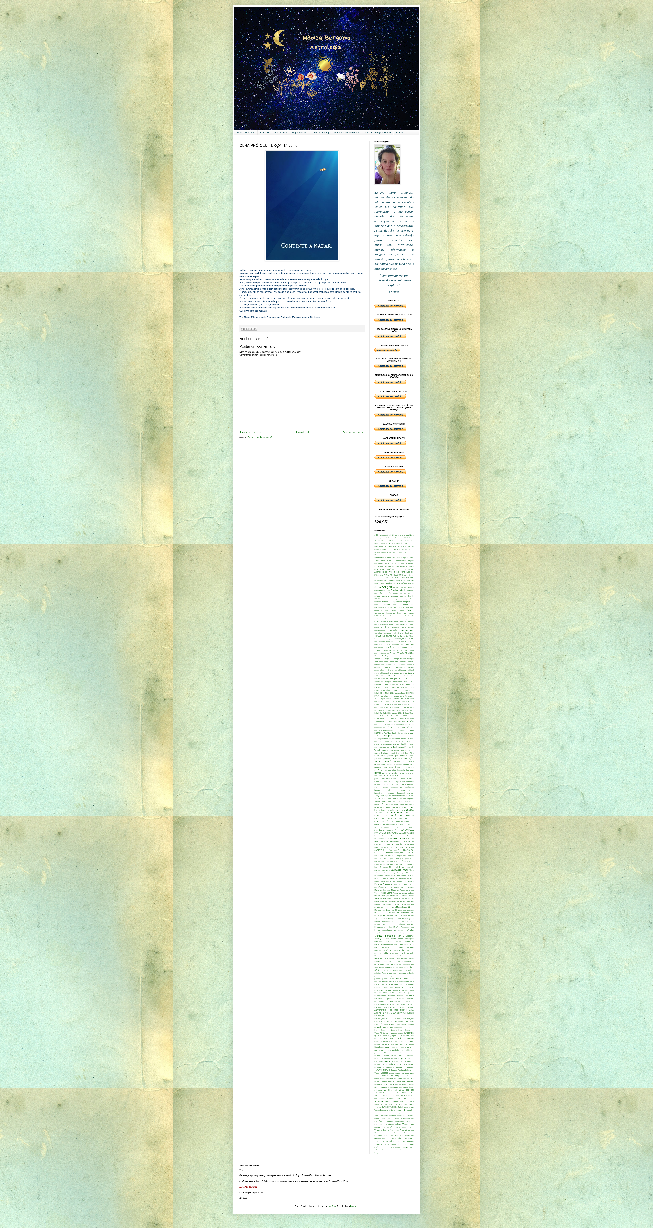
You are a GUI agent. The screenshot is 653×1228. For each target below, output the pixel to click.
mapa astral (385, 870)
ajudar (383, 552)
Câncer (410, 610)
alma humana (390, 555)
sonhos (384, 1104)
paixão (411, 970)
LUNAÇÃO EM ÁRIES (383, 856)
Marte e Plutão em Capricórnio (394, 879)
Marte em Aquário (388, 881)
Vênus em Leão (389, 1138)
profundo (410, 1001)
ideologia (404, 779)
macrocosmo (379, 861)
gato (396, 756)
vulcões (384, 1150)
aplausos (410, 580)
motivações (409, 939)
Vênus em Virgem (399, 1144)
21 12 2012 (388, 541)
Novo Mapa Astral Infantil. (395, 959)
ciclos (376, 624)
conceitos (378, 633)
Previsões (400, 999)
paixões (377, 973)
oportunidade (396, 964)
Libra (411, 807)
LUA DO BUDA (407, 830)
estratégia (405, 739)
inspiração (409, 787)
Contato (264, 132)
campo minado (397, 610)
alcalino (390, 552)
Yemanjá (390, 1150)
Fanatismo (378, 747)
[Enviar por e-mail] (242, 329)
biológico (406, 599)
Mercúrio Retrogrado (389, 919)
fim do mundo (407, 750)
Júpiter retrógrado (406, 801)
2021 (381, 541)
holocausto (392, 773)
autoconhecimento (382, 596)
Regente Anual (407, 1044)
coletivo (386, 627)
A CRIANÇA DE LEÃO (394, 543)
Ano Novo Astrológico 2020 (387, 569)
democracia (390, 664)
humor (382, 779)
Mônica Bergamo (246, 132)
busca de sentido (382, 604)
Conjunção (409, 633)
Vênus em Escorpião (393, 1136)
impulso (377, 784)
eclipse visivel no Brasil (383, 722)
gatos (402, 756)
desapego (388, 667)
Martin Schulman (400, 893)
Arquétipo (403, 583)
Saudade (384, 1073)
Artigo (377, 587)
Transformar (409, 1113)
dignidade (410, 679)
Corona (404, 647)
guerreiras (392, 770)
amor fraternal (387, 561)
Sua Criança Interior (398, 1104)
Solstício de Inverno (404, 1099)
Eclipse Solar (384, 710)
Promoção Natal (407, 1024)
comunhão (393, 630)
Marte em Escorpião (401, 884)
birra (412, 599)
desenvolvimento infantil (383, 673)
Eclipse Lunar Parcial (405, 701)
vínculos (398, 1147)
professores (379, 1001)
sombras (388, 1101)
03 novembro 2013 (383, 535)
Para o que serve (390, 973)
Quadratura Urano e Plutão (392, 1030)
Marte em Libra (391, 887)
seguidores (399, 1073)
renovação (409, 1047)
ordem (404, 964)
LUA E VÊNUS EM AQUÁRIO (386, 833)
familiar (411, 744)
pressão (390, 999)
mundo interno (398, 947)
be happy (384, 599)
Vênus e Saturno (381, 1130)
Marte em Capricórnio (383, 884)
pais (405, 970)
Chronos (410, 622)
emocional (378, 724)
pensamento (409, 979)
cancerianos (379, 613)
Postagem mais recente (251, 432)
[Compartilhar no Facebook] (252, 329)
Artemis (411, 583)
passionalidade (388, 979)
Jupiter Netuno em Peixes (385, 801)
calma (376, 610)
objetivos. (399, 962)
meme (376, 901)
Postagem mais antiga (353, 432)
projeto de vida (407, 1004)
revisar (411, 1053)
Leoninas (394, 807)
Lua (408, 810)
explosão (396, 744)
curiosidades (379, 664)
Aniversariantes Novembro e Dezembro (389, 566)
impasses (410, 782)
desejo (411, 667)
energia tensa (380, 730)
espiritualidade (394, 739)
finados (377, 753)
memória (383, 901)
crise (386, 662)
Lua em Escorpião (398, 836)
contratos (378, 644)
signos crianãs (386, 1087)
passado (410, 976)
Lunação (389, 853)
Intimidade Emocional (395, 793)
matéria (411, 893)
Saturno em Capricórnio (384, 1067)
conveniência (397, 644)
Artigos (387, 587)
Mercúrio (410, 901)
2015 (411, 538)
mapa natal (390, 876)
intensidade (379, 793)
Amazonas (396, 558)
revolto (393, 1056)
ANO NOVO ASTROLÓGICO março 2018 (397, 575)
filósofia (397, 750)
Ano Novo (410, 566)
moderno (410, 933)
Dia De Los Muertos (402, 676)
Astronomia (393, 593)
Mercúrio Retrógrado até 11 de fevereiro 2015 (394, 921)
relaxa (392, 1047)
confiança (387, 633)
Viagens (386, 1147)
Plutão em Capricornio (393, 987)
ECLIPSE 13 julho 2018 (403, 690)
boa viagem (393, 602)
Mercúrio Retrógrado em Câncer (389, 924)
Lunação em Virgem (384, 859)
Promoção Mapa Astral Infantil (387, 1024)
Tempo (377, 1110)
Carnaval (378, 616)
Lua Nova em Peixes (389, 847)
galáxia (390, 756)
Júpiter (377, 798)
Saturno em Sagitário (405, 1067)
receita (395, 1041)
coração (388, 647)
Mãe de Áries (400, 861)
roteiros (394, 1059)
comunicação (407, 630)
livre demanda (386, 810)
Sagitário (402, 1058)
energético (387, 727)
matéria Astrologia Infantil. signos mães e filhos (394, 896)
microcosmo (393, 933)
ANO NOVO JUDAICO (399, 578)
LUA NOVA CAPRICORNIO (390, 841)
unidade (392, 1116)
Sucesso (377, 1107)
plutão (377, 987)
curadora (402, 662)
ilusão (411, 779)
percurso (377, 981)
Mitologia (402, 933)
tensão (383, 1110)
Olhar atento (379, 964)
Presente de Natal (405, 996)
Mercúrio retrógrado (406, 919)
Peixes (399, 978)
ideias (388, 779)
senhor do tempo (391, 1076)
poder (390, 990)
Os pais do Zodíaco (405, 967)
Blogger (353, 1206)
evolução (388, 741)
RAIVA (392, 1039)
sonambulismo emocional (403, 1101)
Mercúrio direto (380, 904)
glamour (386, 759)
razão (399, 1038)
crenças (400, 650)
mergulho (378, 933)
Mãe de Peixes (389, 864)
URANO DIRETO (386, 1119)
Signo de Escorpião (393, 1084)
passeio (377, 979)
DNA (406, 682)
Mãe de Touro (402, 864)
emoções (386, 724)
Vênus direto (395, 1127)
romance (410, 1056)
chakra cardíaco (399, 622)
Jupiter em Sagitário (405, 799)
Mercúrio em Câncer (405, 907)
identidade (395, 779)
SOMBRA (378, 1101)
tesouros (397, 1110)
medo (395, 898)
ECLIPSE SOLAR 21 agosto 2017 (388, 713)
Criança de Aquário (388, 653)
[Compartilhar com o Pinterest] (255, 329)
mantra (377, 870)
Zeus (397, 1150)
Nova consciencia (407, 956)
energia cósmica (407, 727)
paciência (394, 970)
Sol (385, 1090)
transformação (396, 1113)
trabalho (410, 1110)
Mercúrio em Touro (394, 916)
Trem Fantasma (381, 1116)
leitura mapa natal (382, 807)
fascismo (386, 747)
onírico (387, 964)
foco (407, 753)
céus (391, 622)
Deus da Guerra (407, 673)
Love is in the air (398, 810)
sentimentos (391, 1078)
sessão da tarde (394, 1081)
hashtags (410, 770)
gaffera (332, 1206)
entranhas (410, 730)
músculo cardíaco (393, 950)
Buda (411, 602)
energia (396, 727)
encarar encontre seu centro (402, 724)
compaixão (395, 627)
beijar (396, 599)
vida (392, 1147)
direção (388, 682)
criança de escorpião (405, 656)
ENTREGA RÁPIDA (382, 733)
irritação (405, 796)
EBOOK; (377, 687)
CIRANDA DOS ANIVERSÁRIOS (393, 624)
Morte (393, 939)
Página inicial (299, 132)
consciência (401, 641)
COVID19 (393, 650)
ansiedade (391, 580)
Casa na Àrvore (389, 616)
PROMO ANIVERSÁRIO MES (389, 1007)
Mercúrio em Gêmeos (404, 910)
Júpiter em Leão (389, 799)
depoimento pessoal (405, 664)
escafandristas (407, 733)
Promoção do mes (404, 1021)
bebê (391, 599)
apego (403, 580)
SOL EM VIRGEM (394, 1096)
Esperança (397, 736)
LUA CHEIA (396, 813)
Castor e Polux (401, 616)
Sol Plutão (409, 1096)
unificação (401, 1116)
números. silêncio (388, 962)
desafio (377, 667)
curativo (410, 662)
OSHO (377, 970)
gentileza (378, 759)
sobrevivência (408, 1087)
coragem (396, 647)
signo (382, 1084)
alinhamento (398, 552)
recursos (385, 1044)
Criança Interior (399, 659)
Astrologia (386, 590)
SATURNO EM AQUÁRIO (404, 1064)
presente (391, 996)
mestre (385, 933)
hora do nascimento (406, 773)
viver (412, 1147)
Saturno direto (398, 1061)
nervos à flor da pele (404, 953)
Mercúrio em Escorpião (384, 910)
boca (400, 602)
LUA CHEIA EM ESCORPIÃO (395, 819)
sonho (376, 1104)
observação (409, 962)
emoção (410, 721)
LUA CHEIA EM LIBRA (400, 821)
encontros (378, 727)
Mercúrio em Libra (381, 913)
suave (411, 1104)
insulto (402, 790)
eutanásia (378, 741)
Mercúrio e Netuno (395, 904)
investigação (386, 796)
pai (400, 970)
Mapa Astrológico (399, 873)
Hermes (377, 773)
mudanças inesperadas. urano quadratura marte (394, 944)
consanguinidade (388, 641)
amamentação (380, 558)
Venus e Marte (407, 1127)
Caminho (384, 610)
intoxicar (410, 793)
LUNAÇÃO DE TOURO (404, 853)
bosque (406, 602)
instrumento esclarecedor (385, 790)
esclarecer (378, 736)
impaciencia (400, 782)
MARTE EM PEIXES (405, 887)
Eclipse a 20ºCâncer (383, 690)
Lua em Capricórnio (382, 836)
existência (387, 744)
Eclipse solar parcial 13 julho (402, 710)
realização (378, 1041)
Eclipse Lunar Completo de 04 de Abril (397, 699)
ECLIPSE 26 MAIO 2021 (384, 693)
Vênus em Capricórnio (392, 1133)
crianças (410, 659)
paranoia (377, 976)
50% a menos (379, 543)
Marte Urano (386, 893)
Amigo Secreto (407, 558)
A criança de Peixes (386, 546)
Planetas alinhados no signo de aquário (390, 984)
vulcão (377, 1150)
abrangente (391, 549)
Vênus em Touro (381, 1144)
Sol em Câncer (389, 1093)
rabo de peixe (381, 1039)
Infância (410, 784)
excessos (400, 741)
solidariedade (379, 1099)
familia (404, 744)
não (402, 950)
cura (396, 662)
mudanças (409, 941)
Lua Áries (387, 813)
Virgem (406, 1147)
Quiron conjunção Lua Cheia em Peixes (398, 1036)
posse (411, 993)
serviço (384, 1081)
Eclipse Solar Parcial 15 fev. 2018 (393, 716)
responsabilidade (392, 1050)
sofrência (378, 1090)
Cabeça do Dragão (399, 604)
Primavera (410, 999)
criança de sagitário (382, 659)
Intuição (377, 796)
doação (388, 684)
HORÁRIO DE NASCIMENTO (386, 776)
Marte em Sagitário (382, 890)
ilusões (391, 782)
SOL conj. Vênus (396, 1090)
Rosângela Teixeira (382, 1059)
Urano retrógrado (387, 1124)
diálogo (402, 679)
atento (411, 593)
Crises (391, 662)
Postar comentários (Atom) (259, 437)
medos (401, 898)
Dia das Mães (387, 676)
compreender (379, 630)
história (384, 773)
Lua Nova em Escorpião (392, 844)
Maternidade (380, 898)
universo (410, 1116)
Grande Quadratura (394, 764)
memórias (392, 901)
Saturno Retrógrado (399, 1070)
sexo (404, 1081)
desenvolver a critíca (382, 670)
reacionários (409, 1039)
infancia (403, 784)
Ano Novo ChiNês (381, 578)
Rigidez (401, 1056)
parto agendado (398, 976)
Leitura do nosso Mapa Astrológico (399, 804)
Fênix (395, 747)
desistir (396, 673)
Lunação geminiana (405, 859)
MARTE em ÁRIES (405, 881)
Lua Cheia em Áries (389, 816)
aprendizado (379, 583)
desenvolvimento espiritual (403, 670)
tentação (389, 1110)
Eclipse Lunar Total (382, 704)
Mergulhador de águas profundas (398, 930)
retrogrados (403, 1053)
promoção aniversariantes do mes (400, 1016)
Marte (403, 876)
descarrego (400, 667)
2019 (376, 541)
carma (411, 613)
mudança (398, 941)
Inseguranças (396, 787)
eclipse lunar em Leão (384, 701)
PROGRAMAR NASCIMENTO (386, 1004)
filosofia (390, 750)
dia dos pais (391, 679)
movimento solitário (383, 941)
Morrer (386, 939)
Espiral (404, 736)
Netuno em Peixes (381, 956)
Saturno (387, 1061)
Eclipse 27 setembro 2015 (402, 687)
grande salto (408, 764)
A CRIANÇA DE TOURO (404, 546)
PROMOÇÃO (379, 1016)
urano (376, 1119)
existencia (378, 744)
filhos (384, 750)
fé (391, 747)
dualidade (410, 684)
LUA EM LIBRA (385, 838)
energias (389, 730)
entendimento (399, 730)
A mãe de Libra (380, 549)
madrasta (389, 861)
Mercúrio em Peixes (397, 913)
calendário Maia (407, 607)
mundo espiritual (381, 947)
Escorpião (387, 736)
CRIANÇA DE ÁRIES (405, 653)
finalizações (385, 753)
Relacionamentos (381, 1047)
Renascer (400, 1047)
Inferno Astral (381, 787)
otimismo (384, 970)
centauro (377, 619)
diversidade (397, 682)
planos (411, 984)
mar (398, 876)
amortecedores (400, 561)
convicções (409, 644)
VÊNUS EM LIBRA (406, 1138)
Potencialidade (380, 996)
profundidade (395, 1001)
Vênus (405, 1124)
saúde (391, 1073)
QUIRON (377, 1036)
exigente (410, 741)
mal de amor (400, 867)
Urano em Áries (400, 1119)
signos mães (397, 1087)
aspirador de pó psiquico (403, 587)
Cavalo (411, 616)
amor (376, 560)
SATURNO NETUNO (382, 1070)
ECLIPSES (397, 722)
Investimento (397, 796)
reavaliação (387, 1041)
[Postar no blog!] (245, 329)
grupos (384, 770)
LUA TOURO (408, 850)
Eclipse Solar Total (406, 719)
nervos (391, 953)
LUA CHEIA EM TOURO (400, 824)
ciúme (411, 624)
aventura (394, 596)
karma (376, 804)
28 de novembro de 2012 (404, 541)
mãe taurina (383, 867)
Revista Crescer (381, 1056)
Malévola (410, 867)
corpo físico (383, 650)
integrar (411, 790)
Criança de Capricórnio (384, 656)
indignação (394, 784)
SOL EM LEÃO (403, 1093)
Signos (377, 1087)
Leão (382, 804)
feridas (401, 747)
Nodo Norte (394, 956)
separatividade (403, 1078)
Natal (386, 953)
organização (390, 967)
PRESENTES (379, 999)
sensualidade (379, 1078)
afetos (404, 549)
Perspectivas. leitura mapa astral (401, 981)
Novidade (378, 959)
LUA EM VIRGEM (401, 838)
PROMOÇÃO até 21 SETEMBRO (388, 1019)
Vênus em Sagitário (405, 1141)
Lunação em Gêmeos (404, 856)
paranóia (386, 976)
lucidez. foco (379, 853)
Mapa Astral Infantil (399, 870)
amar (389, 558)
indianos (385, 784)
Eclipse (385, 687)
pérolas (385, 981)
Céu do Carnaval (381, 622)
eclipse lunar (400, 693)
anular (397, 580)
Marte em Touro (398, 890)
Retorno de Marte (391, 1053)
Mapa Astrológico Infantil (377, 132)
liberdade (403, 807)
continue (410, 641)
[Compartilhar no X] (248, 329)
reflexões (394, 1044)
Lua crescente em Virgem (389, 830)
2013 (406, 538)
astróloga (378, 590)
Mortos (400, 939)
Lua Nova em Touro (393, 850)
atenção (403, 593)
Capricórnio (402, 613)
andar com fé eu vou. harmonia (399, 563)
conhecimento (398, 633)
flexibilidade (396, 753)
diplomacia (378, 682)
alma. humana (407, 555)
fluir (402, 753)
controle (387, 644)
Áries (395, 583)
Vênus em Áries (397, 1130)
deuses (377, 676)
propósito (378, 1027)
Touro (404, 1110)
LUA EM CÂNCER (406, 833)
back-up (403, 596)
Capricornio (390, 613)
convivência (379, 647)
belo (400, 599)
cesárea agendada (406, 619)
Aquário (389, 583)
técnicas (410, 1107)
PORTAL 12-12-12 (398, 993)
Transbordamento (381, 1113)
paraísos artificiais (406, 973)
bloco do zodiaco (381, 602)
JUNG (411, 796)
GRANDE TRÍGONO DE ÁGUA (387, 767)
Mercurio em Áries (388, 907)
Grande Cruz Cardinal (404, 761)
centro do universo (390, 619)
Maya (389, 898)
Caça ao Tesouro (392, 607)
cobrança (378, 627)
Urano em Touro (392, 1121)
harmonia (401, 770)
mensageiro (401, 901)
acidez (399, 549)
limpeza (377, 810)
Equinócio (396, 733)
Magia (391, 867)
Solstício (390, 1099)
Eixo (404, 722)
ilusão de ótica (381, 782)
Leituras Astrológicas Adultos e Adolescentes (335, 132)
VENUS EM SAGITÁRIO (384, 1141)
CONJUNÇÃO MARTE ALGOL (386, 636)
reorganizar (378, 1050)
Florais (399, 132)
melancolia (409, 898)
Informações (280, 132)
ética (412, 739)
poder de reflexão (400, 990)
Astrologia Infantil (398, 590)
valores (398, 1124)
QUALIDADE (409, 1033)
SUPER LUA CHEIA (389, 1107)
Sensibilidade (408, 1076)
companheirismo (407, 627)
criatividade (378, 662)
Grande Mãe (379, 764)
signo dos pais (408, 1084)
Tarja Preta (402, 1107)
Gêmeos (410, 756)
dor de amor (398, 684)
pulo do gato (388, 1027)
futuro (383, 756)
